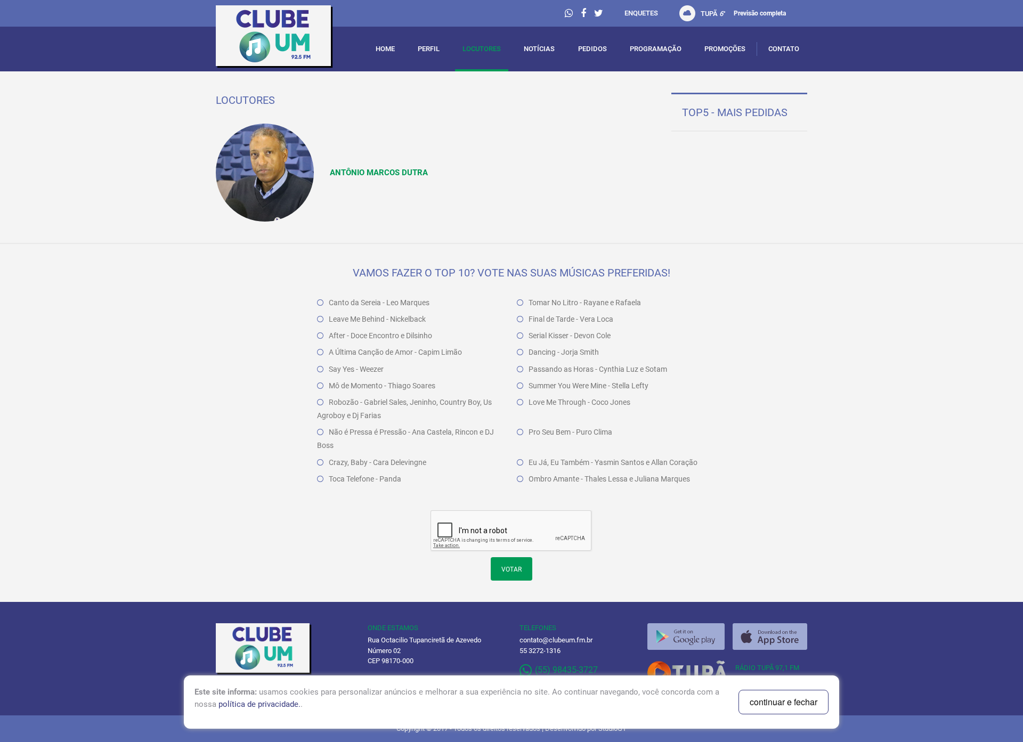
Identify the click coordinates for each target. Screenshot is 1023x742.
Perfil (429, 49)
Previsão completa (760, 13)
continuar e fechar (783, 702)
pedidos (592, 49)
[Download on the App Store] (770, 636)
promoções (724, 49)
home (385, 49)
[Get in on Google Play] (686, 636)
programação (655, 49)
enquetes (641, 13)
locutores (481, 49)
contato (783, 49)
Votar (511, 569)
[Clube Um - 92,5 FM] (284, 38)
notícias (539, 49)
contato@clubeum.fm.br (555, 640)
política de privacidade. (259, 704)
